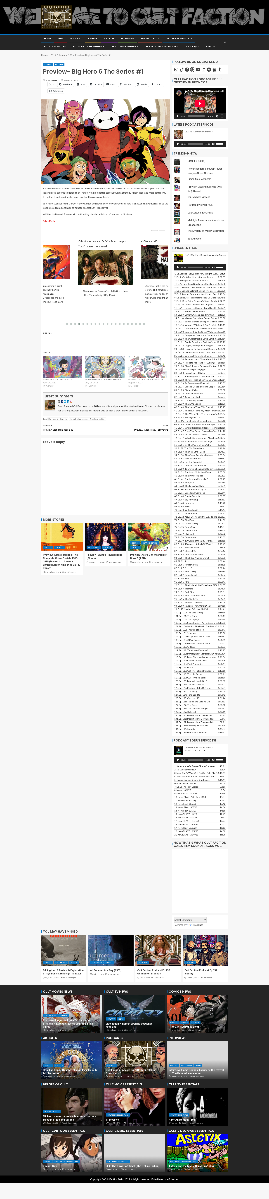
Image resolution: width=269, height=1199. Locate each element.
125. (187, 698)
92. (196, 585)
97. (188, 602)
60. (188, 475)
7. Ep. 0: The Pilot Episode (187, 786)
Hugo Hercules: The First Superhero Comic (68, 1073)
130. (193, 715)
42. (196, 414)
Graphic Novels (149, 543)
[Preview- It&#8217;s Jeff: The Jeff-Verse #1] (147, 367)
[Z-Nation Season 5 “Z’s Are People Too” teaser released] (43, 274)
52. (189, 448)
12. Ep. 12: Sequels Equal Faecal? (190, 311)
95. (189, 595)
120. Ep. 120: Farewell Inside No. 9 (190, 681)
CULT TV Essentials (55, 46)
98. (192, 605)
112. (196, 653)
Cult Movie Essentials (179, 38)
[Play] (177, 116)
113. (195, 657)
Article (48, 963)
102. (186, 619)
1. (196, 766)
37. (187, 397)
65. (189, 492)
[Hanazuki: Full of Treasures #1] (62, 367)
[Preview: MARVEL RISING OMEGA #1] (105, 367)
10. (190, 797)
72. (196, 516)
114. (190, 660)
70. (186, 510)
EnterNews (157, 1179)
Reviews (92, 38)
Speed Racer (195, 238)
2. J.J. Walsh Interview (185, 769)
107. (192, 636)
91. (181, 581)
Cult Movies (94, 547)
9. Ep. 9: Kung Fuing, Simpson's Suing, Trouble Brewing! (196, 301)
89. (185, 575)
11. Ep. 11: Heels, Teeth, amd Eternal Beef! (195, 308)
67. (186, 499)
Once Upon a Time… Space (58, 1166)
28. (196, 366)
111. (191, 650)
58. (196, 468)
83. (188, 554)
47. (196, 431)
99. (191, 609)
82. (185, 551)
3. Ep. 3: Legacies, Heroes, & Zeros (191, 280)
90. (181, 578)
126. (192, 701)
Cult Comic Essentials (124, 46)
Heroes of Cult (150, 38)
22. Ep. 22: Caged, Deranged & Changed (193, 345)
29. (190, 369)
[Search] (225, 43)
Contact (211, 46)
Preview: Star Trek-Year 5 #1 (58, 427)
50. (193, 441)
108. (187, 640)
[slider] (220, 143)
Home (47, 38)
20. (186, 831)
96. (186, 599)
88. (185, 571)
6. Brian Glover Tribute (185, 783)
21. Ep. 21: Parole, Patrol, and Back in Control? (196, 342)
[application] (200, 103)
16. (196, 325)
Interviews (127, 38)
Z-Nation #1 (86, 241)
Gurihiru (63, 419)
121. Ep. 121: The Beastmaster (189, 684)
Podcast (75, 38)
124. (187, 694)
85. (181, 561)
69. (183, 506)
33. (191, 383)
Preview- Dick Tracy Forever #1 (151, 427)
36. (188, 393)
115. (188, 664)
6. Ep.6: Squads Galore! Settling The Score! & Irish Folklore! (196, 290)
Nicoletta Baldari (97, 419)
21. (186, 834)
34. (194, 386)
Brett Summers (52, 80)
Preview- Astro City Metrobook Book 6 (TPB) (195, 1026)
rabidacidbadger (69, 977)
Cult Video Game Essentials (161, 46)
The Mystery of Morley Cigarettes (206, 230)
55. (187, 458)
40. (193, 407)
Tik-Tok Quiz (192, 46)
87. (183, 568)
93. (183, 588)
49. (196, 438)
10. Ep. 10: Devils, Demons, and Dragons (193, 304)
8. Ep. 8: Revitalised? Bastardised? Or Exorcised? (196, 297)
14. (196, 318)
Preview (59, 64)
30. (189, 373)
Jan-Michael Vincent (199, 197)
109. (192, 643)
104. (196, 626)
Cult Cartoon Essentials (88, 46)
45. (194, 424)
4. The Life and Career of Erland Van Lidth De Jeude (196, 776)
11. (185, 800)
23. (196, 349)
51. (192, 444)
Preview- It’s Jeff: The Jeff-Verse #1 (145, 379)
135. (190, 732)
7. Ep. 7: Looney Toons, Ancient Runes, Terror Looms (196, 294)
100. (188, 612)
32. (196, 379)
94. (184, 592)
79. (193, 540)
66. (187, 496)
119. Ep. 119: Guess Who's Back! (190, 677)
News (60, 38)
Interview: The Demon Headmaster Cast (192, 1073)
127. (185, 705)
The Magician (177, 1119)
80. (193, 544)
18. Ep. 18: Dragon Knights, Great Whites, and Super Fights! (196, 332)
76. (185, 530)
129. (185, 712)
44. (193, 421)
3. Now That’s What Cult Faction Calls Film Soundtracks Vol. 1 (196, 773)
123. (186, 691)
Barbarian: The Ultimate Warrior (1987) (191, 1166)
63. (189, 486)
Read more (150, 301)
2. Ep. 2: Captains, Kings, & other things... (194, 277)
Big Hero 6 (53, 419)
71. (185, 513)
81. (186, 547)
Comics (48, 64)
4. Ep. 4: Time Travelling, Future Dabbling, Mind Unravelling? (196, 284)
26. (196, 359)
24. (196, 352)
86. (186, 564)
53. (189, 451)
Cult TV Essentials (179, 1115)
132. (194, 722)
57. (190, 465)
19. (196, 335)
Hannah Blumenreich (79, 419)
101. (185, 616)
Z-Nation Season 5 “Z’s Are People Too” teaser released (40, 243)
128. (191, 708)
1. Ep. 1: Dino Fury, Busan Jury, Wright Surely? (196, 273)
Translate (198, 924)
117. (194, 670)
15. (195, 321)
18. (186, 824)
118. (188, 674)
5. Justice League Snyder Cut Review (192, 780)
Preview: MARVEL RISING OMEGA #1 (104, 379)
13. (194, 314)
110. (184, 646)
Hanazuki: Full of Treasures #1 (57, 379)
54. (194, 455)
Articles (109, 38)
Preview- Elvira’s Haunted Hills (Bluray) (65, 1026)
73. (184, 520)
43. (187, 417)
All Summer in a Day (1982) (105, 970)
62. (184, 482)
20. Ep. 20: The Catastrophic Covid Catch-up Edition (196, 338)
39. (187, 403)
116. (185, 667)
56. (188, 462)
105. (189, 629)
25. (193, 355)
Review (74, 963)
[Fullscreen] (222, 116)
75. (185, 527)
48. (190, 434)
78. (185, 537)
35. (186, 390)
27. (194, 362)
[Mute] (217, 116)
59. (192, 472)
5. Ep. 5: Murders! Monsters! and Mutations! (195, 287)
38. (188, 400)
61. (191, 479)
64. (190, 489)
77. (184, 534)
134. (184, 729)
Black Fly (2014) (196, 161)
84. (191, 557)
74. (186, 523)
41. (196, 410)
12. (185, 803)
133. (191, 725)
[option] (71, 1014)
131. (194, 718)
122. (192, 688)
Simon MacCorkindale (199, 179)
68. (184, 503)
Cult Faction (159, 977)
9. (185, 793)
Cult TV (48, 547)
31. (194, 376)
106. (185, 633)
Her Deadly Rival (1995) (200, 204)
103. (196, 623)
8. (182, 790)
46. (196, 427)
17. (196, 328)
